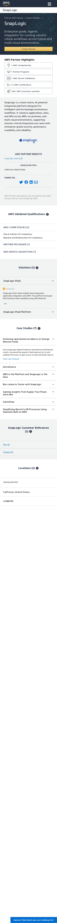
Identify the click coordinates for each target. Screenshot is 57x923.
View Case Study (10, 359)
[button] (49, 4)
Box (5, 444)
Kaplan (7, 452)
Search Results (33, 18)
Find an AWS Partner (13, 18)
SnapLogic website (12, 158)
